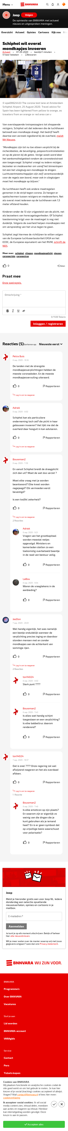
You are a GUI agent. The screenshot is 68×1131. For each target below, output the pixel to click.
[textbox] (34, 299)
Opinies (31, 32)
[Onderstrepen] (18, 311)
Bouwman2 (19, 459)
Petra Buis (18, 356)
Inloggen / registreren (48, 323)
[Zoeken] (47, 4)
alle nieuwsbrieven (20, 936)
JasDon (17, 619)
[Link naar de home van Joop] (6, 15)
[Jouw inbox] (52, 4)
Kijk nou (56, 32)
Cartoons (43, 32)
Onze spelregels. (12, 282)
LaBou (27, 578)
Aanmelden (16, 926)
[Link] (23, 311)
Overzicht (7, 32)
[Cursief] (12, 311)
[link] (19, 252)
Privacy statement (49, 943)
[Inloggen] (58, 4)
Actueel (19, 32)
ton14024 (28, 676)
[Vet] (7, 311)
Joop (16, 15)
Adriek (16, 407)
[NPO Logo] (63, 4)
